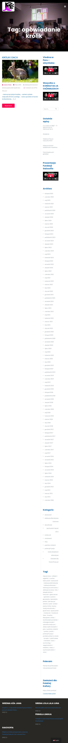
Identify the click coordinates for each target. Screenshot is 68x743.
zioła (44, 652)
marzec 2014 (49, 480)
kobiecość (48, 535)
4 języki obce (47, 576)
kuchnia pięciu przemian (50, 620)
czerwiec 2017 (49, 449)
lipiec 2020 (48, 348)
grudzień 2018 (49, 389)
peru (44, 629)
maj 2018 (47, 412)
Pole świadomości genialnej (48, 153)
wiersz (52, 647)
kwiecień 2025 (49, 203)
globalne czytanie (49, 597)
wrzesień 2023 (49, 240)
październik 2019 (50, 372)
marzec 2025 (49, 207)
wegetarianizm (47, 645)
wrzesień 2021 (49, 301)
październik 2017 (50, 436)
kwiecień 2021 (49, 318)
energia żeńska (47, 592)
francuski (46, 594)
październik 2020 (50, 338)
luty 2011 (47, 497)
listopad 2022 (49, 261)
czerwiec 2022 (49, 274)
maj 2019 (47, 382)
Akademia (46, 134)
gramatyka (46, 599)
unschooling (46, 643)
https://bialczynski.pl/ (50, 690)
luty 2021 (47, 325)
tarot (52, 640)
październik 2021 (50, 298)
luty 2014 (47, 483)
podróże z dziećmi (50, 545)
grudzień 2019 (49, 365)
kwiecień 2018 (49, 416)
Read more (8, 105)
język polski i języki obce (13, 87)
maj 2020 (47, 352)
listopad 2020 (49, 335)
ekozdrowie (48, 525)
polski (51, 631)
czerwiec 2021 (49, 311)
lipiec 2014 (48, 473)
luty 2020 (47, 362)
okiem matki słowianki (50, 627)
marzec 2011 (49, 493)
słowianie (47, 640)
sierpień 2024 (49, 217)
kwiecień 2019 (49, 385)
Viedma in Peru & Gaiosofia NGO (48, 139)
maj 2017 (47, 453)
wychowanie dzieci (48, 650)
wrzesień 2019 (49, 375)
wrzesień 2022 (49, 264)
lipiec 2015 (48, 463)
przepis (46, 638)
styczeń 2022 (49, 291)
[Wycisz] (55, 73)
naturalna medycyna (49, 624)
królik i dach (10, 57)
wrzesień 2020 (49, 342)
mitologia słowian (48, 622)
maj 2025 (47, 200)
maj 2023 (47, 254)
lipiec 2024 (48, 220)
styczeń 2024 (49, 227)
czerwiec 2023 (49, 251)
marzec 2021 (49, 321)
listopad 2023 (49, 234)
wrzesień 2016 (49, 456)
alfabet (54, 576)
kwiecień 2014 (49, 476)
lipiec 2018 (48, 406)
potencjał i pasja (50, 548)
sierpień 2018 (49, 402)
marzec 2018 (49, 419)
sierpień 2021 (49, 304)
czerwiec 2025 (49, 197)
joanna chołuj (47, 606)
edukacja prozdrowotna (50, 587)
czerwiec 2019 (49, 379)
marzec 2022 (49, 284)
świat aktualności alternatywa (53, 553)
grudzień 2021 (49, 294)
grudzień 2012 (49, 486)
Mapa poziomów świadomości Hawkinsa (50, 146)
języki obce (46, 610)
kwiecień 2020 (49, 355)
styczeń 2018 (49, 426)
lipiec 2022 (48, 271)
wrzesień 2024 (49, 214)
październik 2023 (50, 237)
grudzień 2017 (49, 429)
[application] (50, 70)
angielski (45, 578)
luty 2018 (47, 422)
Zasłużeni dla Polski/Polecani (53, 560)
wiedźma (45, 647)
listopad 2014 (49, 466)
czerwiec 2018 (49, 409)
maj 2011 (47, 490)
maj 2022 (47, 278)
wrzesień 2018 (49, 399)
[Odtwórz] (45, 73)
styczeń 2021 (49, 328)
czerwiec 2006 (49, 500)
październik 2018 (50, 395)
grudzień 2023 (49, 230)
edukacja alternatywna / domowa (51, 519)
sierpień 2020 (49, 345)
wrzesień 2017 (49, 439)
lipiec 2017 (48, 446)
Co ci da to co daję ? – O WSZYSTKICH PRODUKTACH (50, 127)
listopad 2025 (49, 193)
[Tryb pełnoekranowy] (57, 73)
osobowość (48, 538)
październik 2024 (50, 210)
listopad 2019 (49, 369)
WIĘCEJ (4, 712)
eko (56, 590)
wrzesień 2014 (49, 470)
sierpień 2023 (49, 244)
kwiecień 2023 (49, 257)
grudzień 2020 (49, 331)
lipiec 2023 (48, 247)
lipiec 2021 (48, 308)
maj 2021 (47, 315)
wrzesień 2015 (49, 459)
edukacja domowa (49, 585)
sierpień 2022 (49, 267)
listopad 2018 (49, 392)
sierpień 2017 (49, 443)
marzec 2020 (49, 358)
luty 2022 (47, 288)
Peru (46, 542)
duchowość (48, 515)
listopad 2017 (49, 433)
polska (46, 631)
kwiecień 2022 (49, 281)
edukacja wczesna (48, 590)
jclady (55, 603)
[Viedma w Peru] (8, 6)
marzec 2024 (49, 224)
